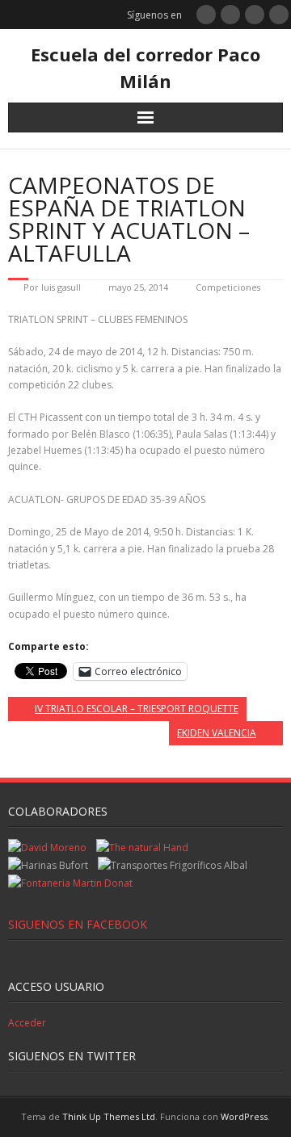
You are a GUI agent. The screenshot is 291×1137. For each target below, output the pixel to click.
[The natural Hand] (142, 847)
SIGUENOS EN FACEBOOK (77, 924)
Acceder (27, 1023)
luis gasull (61, 287)
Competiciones (228, 287)
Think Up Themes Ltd (108, 1116)
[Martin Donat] (70, 883)
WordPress (244, 1116)
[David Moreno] (47, 847)
